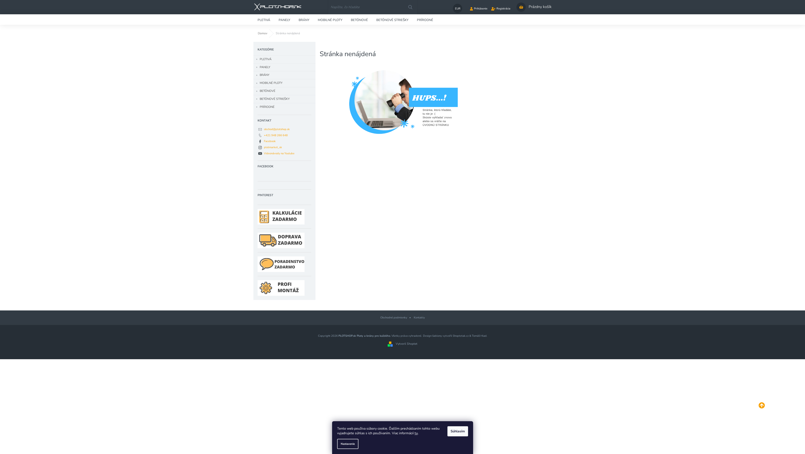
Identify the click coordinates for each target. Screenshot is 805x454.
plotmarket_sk (273, 147)
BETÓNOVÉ (267, 91)
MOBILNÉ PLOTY (271, 83)
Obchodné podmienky (393, 317)
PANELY (265, 67)
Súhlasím (458, 431)
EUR (457, 9)
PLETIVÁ (265, 59)
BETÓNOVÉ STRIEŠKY (275, 99)
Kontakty (419, 317)
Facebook (270, 141)
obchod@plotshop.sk (277, 129)
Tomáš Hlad (479, 336)
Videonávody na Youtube (279, 153)
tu (416, 433)
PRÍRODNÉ (267, 107)
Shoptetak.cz (461, 336)
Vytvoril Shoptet (406, 344)
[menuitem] (263, 19)
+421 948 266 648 (276, 135)
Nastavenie (348, 444)
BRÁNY (264, 75)
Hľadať (410, 7)
